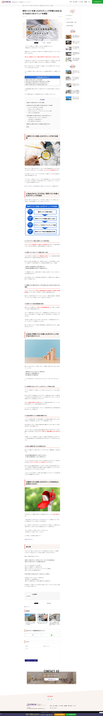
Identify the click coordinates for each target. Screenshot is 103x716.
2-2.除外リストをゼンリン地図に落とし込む (35, 109)
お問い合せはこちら (98, 1)
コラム (89, 1)
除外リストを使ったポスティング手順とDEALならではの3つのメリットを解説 (75, 79)
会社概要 (85, 1)
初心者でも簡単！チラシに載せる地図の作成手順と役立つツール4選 (75, 36)
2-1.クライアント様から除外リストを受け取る (35, 107)
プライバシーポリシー (53, 708)
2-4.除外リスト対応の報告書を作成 (34, 112)
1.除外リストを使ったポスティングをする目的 (35, 102)
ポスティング (28, 606)
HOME (71, 1)
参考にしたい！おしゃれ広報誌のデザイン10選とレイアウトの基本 (76, 42)
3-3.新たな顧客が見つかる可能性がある (34, 121)
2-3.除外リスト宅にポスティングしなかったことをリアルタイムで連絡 (40, 110)
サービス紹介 (80, 1)
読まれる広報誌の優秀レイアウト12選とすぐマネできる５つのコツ (76, 47)
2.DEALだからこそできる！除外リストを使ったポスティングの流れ (39, 105)
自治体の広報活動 (70, 25)
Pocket (44, 42)
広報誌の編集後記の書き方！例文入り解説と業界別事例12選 (75, 53)
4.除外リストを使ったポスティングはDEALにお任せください (38, 124)
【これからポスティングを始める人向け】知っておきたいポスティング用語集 (30, 623)
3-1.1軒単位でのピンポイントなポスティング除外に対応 (37, 117)
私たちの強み (75, 1)
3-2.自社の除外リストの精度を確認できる (35, 119)
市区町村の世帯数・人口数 (71, 22)
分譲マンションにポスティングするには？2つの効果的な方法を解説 (75, 97)
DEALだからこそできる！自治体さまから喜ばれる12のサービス (42, 623)
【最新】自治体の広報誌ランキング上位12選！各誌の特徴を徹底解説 (76, 59)
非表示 (43, 99)
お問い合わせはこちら (29, 539)
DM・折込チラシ (70, 15)
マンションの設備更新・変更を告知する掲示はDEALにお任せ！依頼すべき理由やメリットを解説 (55, 624)
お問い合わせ (70, 705)
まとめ (27, 126)
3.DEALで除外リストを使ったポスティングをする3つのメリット (38, 115)
